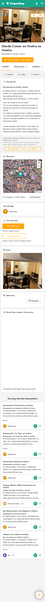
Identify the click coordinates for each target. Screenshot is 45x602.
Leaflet (39, 192)
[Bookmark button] (40, 426)
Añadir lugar (14, 226)
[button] (22, 176)
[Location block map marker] (20, 174)
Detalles (5, 66)
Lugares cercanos (14, 236)
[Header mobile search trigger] (42, 3)
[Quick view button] (35, 426)
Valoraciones (20, 66)
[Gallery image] (22, 271)
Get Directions (35, 197)
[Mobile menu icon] (3, 3)
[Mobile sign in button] (36, 3)
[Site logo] (16, 3)
